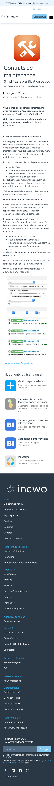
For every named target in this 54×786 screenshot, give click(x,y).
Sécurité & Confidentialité (16, 644)
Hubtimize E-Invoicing (14, 551)
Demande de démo (13, 538)
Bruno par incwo (12, 621)
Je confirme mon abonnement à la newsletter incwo (27, 755)
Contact (8, 532)
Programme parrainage (15, 509)
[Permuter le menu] (51, 17)
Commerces (10, 573)
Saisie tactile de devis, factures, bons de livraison (33, 401)
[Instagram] (27, 770)
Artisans (8, 579)
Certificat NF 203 (12, 697)
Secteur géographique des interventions (33, 422)
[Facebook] (20, 770)
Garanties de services (14, 632)
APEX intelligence (12, 680)
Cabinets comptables (14, 608)
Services (8, 585)
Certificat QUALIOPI (13, 709)
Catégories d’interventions (33, 438)
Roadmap (8, 521)
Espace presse (11, 515)
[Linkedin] (13, 770)
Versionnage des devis (30, 381)
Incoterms (23, 456)
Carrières (8, 526)
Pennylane (9, 556)
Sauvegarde (9, 649)
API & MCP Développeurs (15, 727)
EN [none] (39, 9)
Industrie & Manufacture (15, 591)
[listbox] (42, 9)
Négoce (7, 597)
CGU (6, 668)
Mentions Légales (12, 662)
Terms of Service (18, 763)
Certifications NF (12, 692)
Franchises (9, 602)
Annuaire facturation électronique (20, 562)
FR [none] (34, 9)
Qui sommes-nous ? (13, 503)
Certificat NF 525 (12, 703)
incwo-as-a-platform (14, 721)
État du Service (11, 638)
